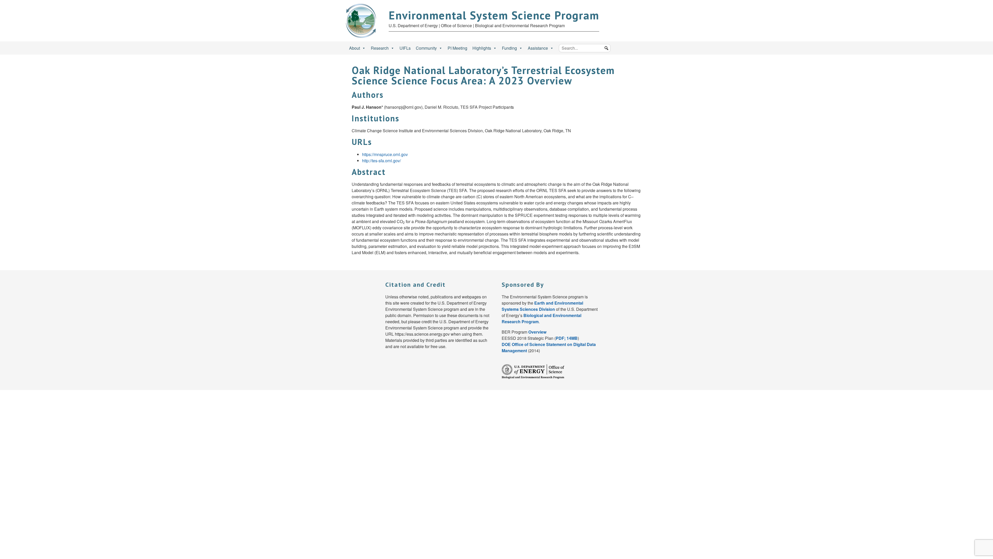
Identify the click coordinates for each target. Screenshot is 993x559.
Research (380, 48)
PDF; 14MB (567, 338)
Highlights (481, 48)
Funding (509, 48)
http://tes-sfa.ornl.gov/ (381, 161)
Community (426, 48)
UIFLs (405, 48)
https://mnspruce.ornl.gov (385, 154)
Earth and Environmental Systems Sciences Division (542, 306)
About (354, 48)
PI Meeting (457, 48)
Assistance (538, 48)
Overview (537, 332)
